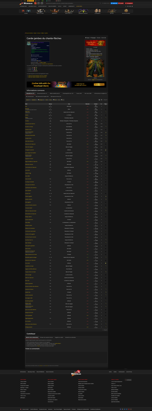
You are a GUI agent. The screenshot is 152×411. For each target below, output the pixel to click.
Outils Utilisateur (34, 409)
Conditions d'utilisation (95, 409)
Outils (110, 371)
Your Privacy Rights (58, 409)
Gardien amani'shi (28, 199)
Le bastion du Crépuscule (69, 167)
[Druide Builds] (114, 391)
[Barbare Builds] (114, 389)
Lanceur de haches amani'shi (30, 205)
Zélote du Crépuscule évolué (30, 210)
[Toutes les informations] (21, 1)
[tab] (30, 93)
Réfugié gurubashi (28, 327)
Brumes (49, 0)
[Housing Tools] (31, 371)
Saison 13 (113, 383)
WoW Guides (23, 379)
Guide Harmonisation (82, 381)
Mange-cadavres (28, 216)
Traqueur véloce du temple (30, 271)
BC (43, 0)
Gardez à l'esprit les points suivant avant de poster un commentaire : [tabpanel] (43, 353)
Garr (26, 106)
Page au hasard (67, 409)
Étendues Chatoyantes (64, 120)
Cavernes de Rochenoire (69, 210)
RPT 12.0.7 (42, 3)
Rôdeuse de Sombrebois (30, 228)
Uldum (69, 109)
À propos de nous (43, 409)
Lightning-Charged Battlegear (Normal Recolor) (37, 77)
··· (52, 0)
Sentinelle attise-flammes (30, 123)
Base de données (52, 6)
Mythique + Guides (24, 387)
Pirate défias (27, 222)
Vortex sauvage (28, 274)
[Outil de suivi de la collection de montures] (66, 84)
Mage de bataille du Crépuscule (31, 161)
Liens (99, 37)
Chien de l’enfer (28, 178)
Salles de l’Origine (69, 129)
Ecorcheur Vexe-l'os (29, 239)
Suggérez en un (95, 79)
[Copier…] (99, 100)
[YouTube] (129, 409)
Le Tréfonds (69, 115)
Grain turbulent (28, 190)
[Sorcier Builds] (114, 399)
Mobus (26, 117)
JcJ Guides (80, 393)
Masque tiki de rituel (29, 312)
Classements (50, 401)
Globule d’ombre (28, 155)
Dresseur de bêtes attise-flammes (31, 286)
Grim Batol (69, 144)
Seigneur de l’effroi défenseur (30, 269)
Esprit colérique (28, 242)
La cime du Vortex (68, 152)
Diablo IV (59, 0)
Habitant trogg (28, 173)
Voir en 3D (103, 37)
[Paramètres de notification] (128, 6)
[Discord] (120, 409)
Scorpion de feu (28, 138)
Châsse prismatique (35, 54)
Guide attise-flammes (29, 141)
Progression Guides (24, 385)
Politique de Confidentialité (83, 409)
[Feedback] (130, 6)
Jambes (46, 33)
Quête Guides (51, 389)
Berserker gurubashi (29, 300)
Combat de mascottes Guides (54, 393)
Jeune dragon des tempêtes (30, 152)
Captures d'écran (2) (95, 58)
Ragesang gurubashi (29, 318)
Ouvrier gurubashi (28, 315)
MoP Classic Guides (52, 379)
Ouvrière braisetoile (29, 295)
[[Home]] (26, 3)
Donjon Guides (51, 385)
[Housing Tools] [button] (32, 6)
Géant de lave (28, 248)
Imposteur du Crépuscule (30, 251)
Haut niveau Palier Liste (116, 385)
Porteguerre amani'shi (29, 149)
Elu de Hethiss (28, 321)
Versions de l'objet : (35, 62)
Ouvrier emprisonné (29, 219)
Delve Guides (23, 383)
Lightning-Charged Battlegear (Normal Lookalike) (37, 75)
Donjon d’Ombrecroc (69, 176)
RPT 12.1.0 (38, 3)
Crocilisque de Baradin (29, 181)
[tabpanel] (66, 214)
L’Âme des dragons (69, 155)
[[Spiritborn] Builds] (115, 401)
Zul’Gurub (69, 245)
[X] (123, 409)
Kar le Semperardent (29, 131)
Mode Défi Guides (51, 397)
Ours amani (27, 263)
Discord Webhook (42, 6)
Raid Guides (22, 391)
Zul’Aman (69, 149)
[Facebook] (127, 409)
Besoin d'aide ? (26, 409)
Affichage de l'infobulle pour (36, 63)
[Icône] (29, 43)
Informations (23, 6)
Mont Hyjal (69, 106)
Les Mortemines (69, 208)
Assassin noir (27, 193)
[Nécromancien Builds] (116, 393)
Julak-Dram (27, 111)
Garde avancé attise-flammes (31, 324)
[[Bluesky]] (125, 409)
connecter (40, 365)
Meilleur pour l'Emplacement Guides (86, 383)
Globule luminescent (29, 306)
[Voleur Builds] (114, 397)
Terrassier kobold (28, 208)
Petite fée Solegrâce (29, 147)
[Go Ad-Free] (79, 6)
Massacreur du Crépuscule (30, 144)
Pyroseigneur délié (28, 298)
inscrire (46, 365)
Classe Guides (23, 381)
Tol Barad (69, 181)
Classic (38, 0)
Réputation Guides (52, 391)
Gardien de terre (28, 129)
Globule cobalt (28, 303)
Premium (74, 409)
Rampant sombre (28, 225)
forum (38, 345)
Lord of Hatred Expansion (116, 381)
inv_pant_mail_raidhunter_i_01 (96, 55)
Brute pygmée (28, 202)
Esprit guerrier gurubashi (30, 245)
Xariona (26, 115)
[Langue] (132, 6)
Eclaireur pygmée (28, 196)
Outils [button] (59, 6)
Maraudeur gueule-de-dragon (31, 257)
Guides (64, 6)
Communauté (71, 6)
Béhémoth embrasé (29, 164)
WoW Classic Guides (82, 379)
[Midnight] (22, 397)
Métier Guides (23, 389)
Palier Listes (23, 395)
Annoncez (50, 409)
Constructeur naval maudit (30, 231)
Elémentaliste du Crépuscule (30, 213)
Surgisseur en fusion (29, 158)
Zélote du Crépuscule (29, 277)
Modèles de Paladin (115, 395)
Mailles (42, 33)
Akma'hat (27, 108)
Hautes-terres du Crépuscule (69, 112)
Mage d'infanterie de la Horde (31, 254)
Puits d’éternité (69, 126)
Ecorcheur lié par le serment (30, 237)
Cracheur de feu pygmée (30, 234)
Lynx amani (27, 170)
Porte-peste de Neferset (30, 184)
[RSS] (131, 409)
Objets (35, 33)
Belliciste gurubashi (29, 283)
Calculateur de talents (25, 393)
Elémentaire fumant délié (30, 135)
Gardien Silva (27, 292)
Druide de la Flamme (29, 289)
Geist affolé (27, 176)
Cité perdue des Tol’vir (69, 184)
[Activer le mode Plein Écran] (126, 6)
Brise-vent (27, 280)
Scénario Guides (51, 395)
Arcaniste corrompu (29, 126)
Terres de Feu (69, 123)
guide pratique (58, 343)
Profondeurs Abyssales (69, 117)
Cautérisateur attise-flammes (31, 187)
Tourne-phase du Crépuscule (30, 167)
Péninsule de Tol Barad (69, 228)
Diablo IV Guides (115, 379)
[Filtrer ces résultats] (101, 100)
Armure (38, 33)
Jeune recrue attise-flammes (30, 309)
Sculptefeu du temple (29, 266)
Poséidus (27, 120)
